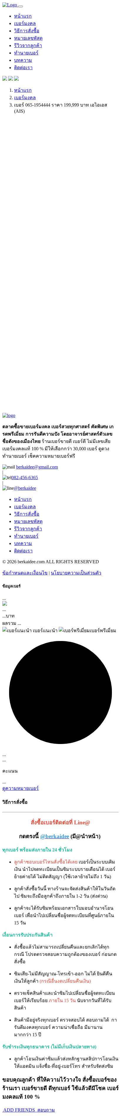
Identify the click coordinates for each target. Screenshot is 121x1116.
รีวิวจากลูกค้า (28, 45)
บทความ (23, 60)
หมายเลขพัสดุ (28, 38)
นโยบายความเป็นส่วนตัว (76, 572)
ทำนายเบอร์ (26, 52)
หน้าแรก (23, 16)
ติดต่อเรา (23, 67)
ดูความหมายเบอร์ (20, 788)
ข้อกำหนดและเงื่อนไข (25, 572)
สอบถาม (45, 1109)
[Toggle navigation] (20, 6)
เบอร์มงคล (25, 23)
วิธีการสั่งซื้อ (26, 30)
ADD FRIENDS (19, 1109)
